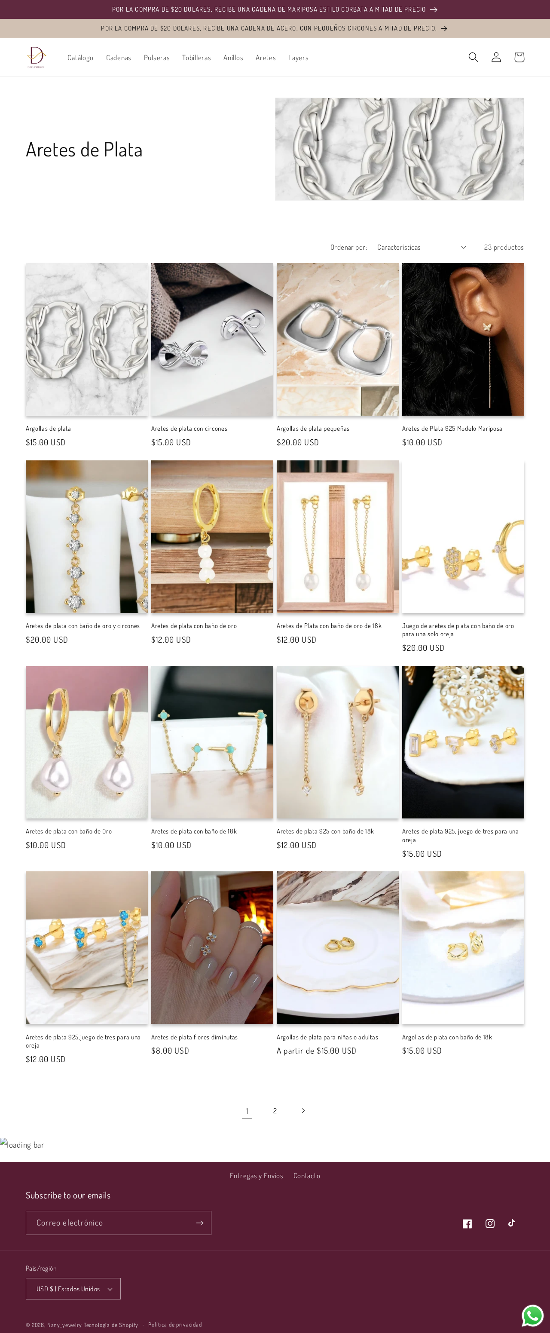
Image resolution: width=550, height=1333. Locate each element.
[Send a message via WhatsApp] (533, 1316)
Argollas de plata (48, 428)
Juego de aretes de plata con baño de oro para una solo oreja (458, 630)
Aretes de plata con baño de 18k (194, 831)
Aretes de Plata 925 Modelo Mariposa (452, 428)
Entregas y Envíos (257, 1175)
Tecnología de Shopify (111, 1324)
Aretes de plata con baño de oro (194, 626)
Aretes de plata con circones (189, 428)
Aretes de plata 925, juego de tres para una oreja (460, 835)
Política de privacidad (175, 1324)
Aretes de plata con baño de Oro (69, 831)
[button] (473, 57)
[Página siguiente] (302, 1110)
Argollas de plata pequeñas (313, 428)
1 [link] (247, 1110)
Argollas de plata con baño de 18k (447, 1037)
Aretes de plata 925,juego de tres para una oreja (83, 1041)
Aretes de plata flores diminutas (194, 1037)
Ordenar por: (348, 246)
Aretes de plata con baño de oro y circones (83, 626)
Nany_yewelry (64, 1324)
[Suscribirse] (199, 1223)
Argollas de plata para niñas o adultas (327, 1037)
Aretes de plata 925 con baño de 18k (325, 831)
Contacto (307, 1175)
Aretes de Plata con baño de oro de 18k (329, 626)
